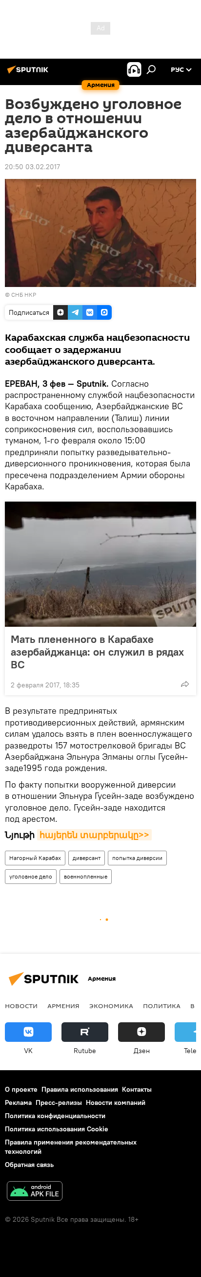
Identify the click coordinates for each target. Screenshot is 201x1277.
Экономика (111, 1005)
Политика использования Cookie (56, 1128)
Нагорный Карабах (35, 857)
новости (21, 1005)
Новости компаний (115, 1102)
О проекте (21, 1089)
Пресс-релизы (59, 1102)
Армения (63, 1005)
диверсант (86, 857)
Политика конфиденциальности (55, 1115)
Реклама (18, 1102)
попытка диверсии (137, 857)
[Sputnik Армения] (29, 73)
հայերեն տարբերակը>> (94, 834)
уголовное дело (30, 876)
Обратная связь (29, 1164)
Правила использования (79, 1089)
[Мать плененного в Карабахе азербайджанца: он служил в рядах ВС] (100, 564)
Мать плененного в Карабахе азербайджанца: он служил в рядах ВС (97, 652)
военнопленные (85, 876)
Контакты (137, 1089)
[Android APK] (34, 1192)
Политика (162, 1005)
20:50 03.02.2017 (32, 166)
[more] (185, 684)
